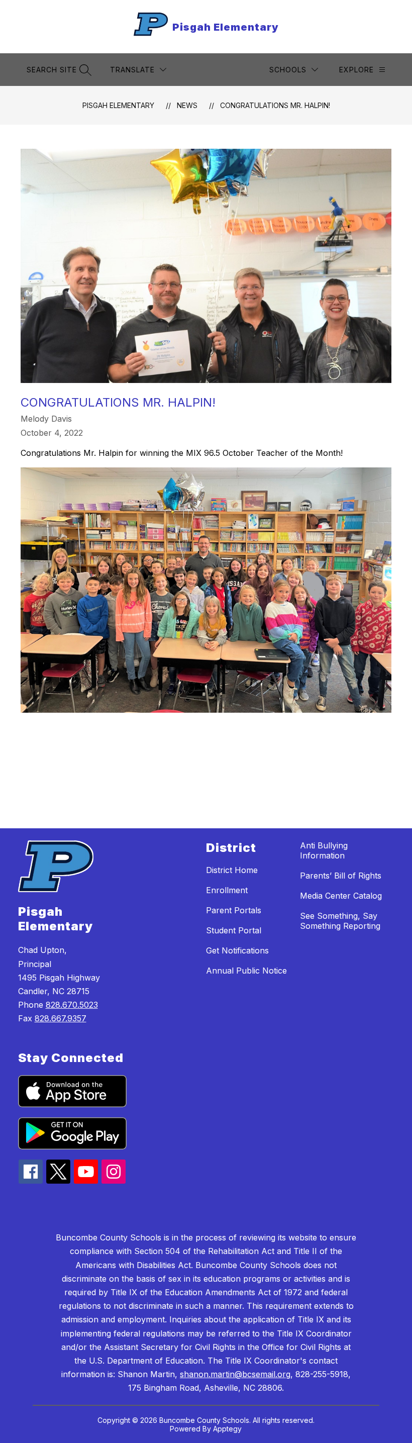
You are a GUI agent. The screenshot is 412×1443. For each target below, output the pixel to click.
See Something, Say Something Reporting (340, 921)
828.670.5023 (72, 1005)
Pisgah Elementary (118, 105)
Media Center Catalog (341, 896)
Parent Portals (233, 910)
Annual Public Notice (246, 971)
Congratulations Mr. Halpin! (275, 105)
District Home (232, 870)
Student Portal (233, 930)
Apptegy (227, 1428)
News (187, 105)
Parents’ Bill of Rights (340, 876)
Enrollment (227, 890)
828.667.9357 (60, 1018)
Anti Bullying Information (324, 850)
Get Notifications (237, 950)
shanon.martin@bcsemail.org (235, 1374)
